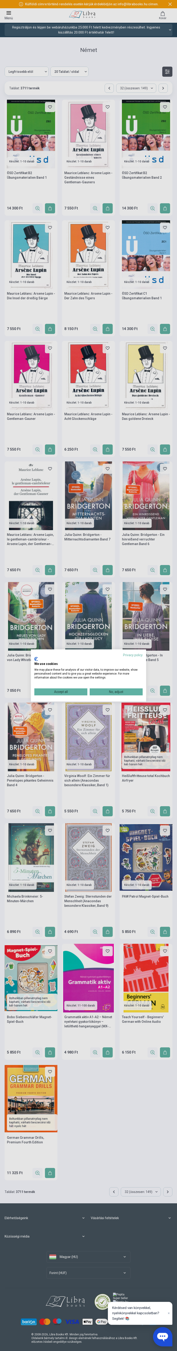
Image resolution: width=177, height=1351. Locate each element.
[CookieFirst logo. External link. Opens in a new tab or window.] (36, 659)
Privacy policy (133, 655)
